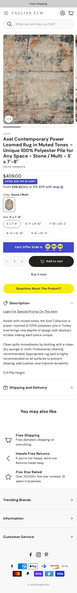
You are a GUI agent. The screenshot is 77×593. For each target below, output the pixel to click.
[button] (38, 23)
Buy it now (38, 274)
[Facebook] (30, 554)
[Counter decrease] (6, 261)
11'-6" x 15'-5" (39, 233)
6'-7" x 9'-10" (33, 223)
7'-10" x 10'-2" (57, 223)
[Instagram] (38, 554)
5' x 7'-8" (11, 223)
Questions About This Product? (38, 289)
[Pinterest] (46, 554)
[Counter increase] (21, 261)
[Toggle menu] (6, 13)
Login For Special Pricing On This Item (30, 311)
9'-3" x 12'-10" (14, 233)
